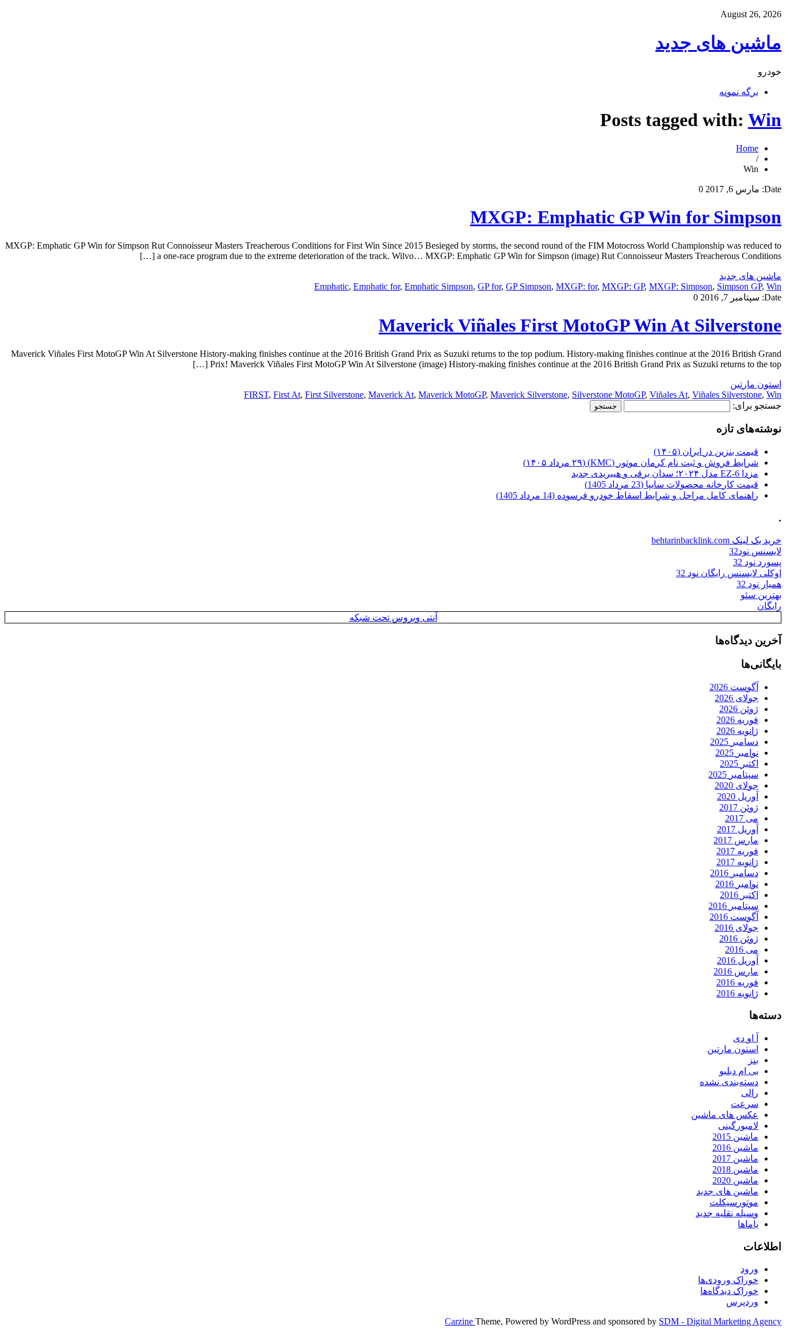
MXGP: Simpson (680, 286)
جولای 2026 (736, 698)
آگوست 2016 (733, 917)
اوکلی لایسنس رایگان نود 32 (728, 573)
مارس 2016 (735, 971)
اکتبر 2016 (739, 895)
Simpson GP (739, 286)
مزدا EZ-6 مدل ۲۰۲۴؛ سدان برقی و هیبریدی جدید (664, 473)
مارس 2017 (735, 840)
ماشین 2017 (735, 1158)
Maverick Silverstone (528, 394)
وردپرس (742, 1302)
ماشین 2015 (735, 1136)
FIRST (256, 394)
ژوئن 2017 (738, 807)
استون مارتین (755, 384)
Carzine (460, 1321)
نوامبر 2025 (736, 753)
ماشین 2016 (735, 1147)
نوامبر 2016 (736, 884)
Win (764, 119)
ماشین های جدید (718, 42)
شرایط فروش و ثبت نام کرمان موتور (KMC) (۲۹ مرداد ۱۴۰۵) (640, 462)
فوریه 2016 (737, 982)
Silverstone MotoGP (608, 394)
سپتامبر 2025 (733, 774)
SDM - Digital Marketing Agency (720, 1321)
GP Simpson (528, 286)
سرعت (744, 1104)
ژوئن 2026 (738, 709)
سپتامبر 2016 (733, 906)
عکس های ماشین (724, 1115)
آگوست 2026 (733, 687)
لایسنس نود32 (755, 551)
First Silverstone (334, 394)
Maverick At (391, 394)
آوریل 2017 (737, 829)
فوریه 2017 (737, 851)
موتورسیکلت (733, 1202)
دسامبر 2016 (734, 873)
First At (286, 394)
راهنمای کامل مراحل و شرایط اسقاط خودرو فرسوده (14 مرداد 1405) (627, 495)
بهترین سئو (761, 595)
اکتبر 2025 (739, 763)
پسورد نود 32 (757, 562)
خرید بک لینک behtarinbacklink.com (716, 540)
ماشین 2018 (735, 1169)
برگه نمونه (738, 92)
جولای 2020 (736, 785)
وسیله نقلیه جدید (727, 1213)
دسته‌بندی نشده (729, 1082)
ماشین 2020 (735, 1180)
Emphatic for (376, 286)
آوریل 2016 (737, 960)
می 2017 (741, 818)
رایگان (769, 606)
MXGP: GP (623, 286)
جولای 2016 (736, 927)
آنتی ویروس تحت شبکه (393, 617)
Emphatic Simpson (439, 286)
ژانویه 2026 (737, 731)
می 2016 (741, 949)
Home (747, 148)
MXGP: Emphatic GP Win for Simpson (625, 217)
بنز (753, 1060)
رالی (749, 1093)
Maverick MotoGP (452, 394)
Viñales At (669, 394)
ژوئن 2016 (738, 938)
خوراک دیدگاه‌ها (729, 1291)
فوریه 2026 (737, 720)
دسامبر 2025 (734, 742)
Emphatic (331, 286)
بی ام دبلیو (738, 1071)
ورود (749, 1269)
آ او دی (745, 1038)
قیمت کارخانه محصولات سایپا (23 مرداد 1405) (671, 484)
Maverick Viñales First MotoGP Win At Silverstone (580, 325)
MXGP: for (576, 286)
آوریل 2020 (737, 796)
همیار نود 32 (759, 584)
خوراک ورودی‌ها (728, 1280)
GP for (489, 286)
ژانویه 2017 (737, 862)
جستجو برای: (756, 405)
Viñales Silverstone (727, 394)
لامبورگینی (738, 1126)
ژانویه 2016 (737, 993)
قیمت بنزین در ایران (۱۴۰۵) (706, 451)
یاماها (748, 1224)
